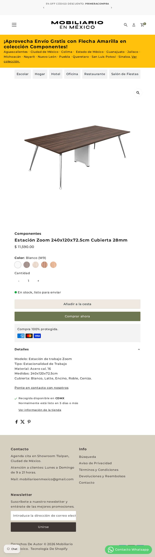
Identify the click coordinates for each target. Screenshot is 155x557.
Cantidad (22, 273)
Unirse (43, 527)
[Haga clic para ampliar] (138, 92)
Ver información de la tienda (40, 410)
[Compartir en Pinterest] (29, 422)
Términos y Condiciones (99, 470)
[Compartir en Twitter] (23, 422)
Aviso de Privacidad (95, 463)
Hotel (55, 74)
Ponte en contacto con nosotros (41, 387)
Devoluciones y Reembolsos (102, 476)
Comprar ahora (77, 316)
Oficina (72, 74)
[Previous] (44, 7)
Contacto (86, 482)
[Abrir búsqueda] (125, 25)
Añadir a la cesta (78, 304)
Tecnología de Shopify (49, 549)
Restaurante (94, 74)
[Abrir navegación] (14, 25)
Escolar (23, 74)
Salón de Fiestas (125, 74)
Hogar (40, 74)
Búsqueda (87, 457)
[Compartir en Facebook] (17, 422)
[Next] (111, 7)
